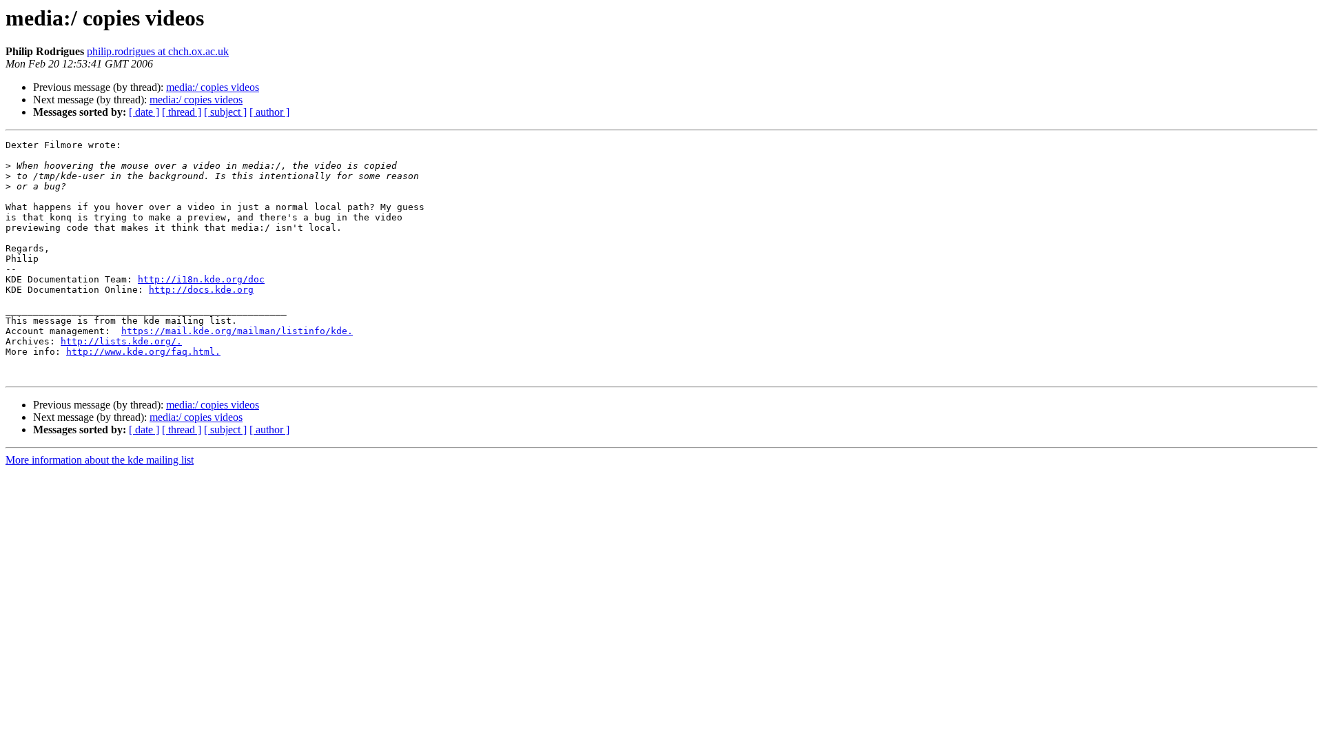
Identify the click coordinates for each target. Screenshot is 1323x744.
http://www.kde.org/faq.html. (143, 352)
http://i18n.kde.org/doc (201, 279)
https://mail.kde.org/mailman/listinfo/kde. (237, 331)
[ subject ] (225, 112)
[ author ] (269, 112)
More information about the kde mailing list (100, 460)
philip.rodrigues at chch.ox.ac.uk (158, 51)
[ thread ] (181, 112)
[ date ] (144, 112)
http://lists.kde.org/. (121, 341)
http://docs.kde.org (201, 290)
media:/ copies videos (212, 87)
